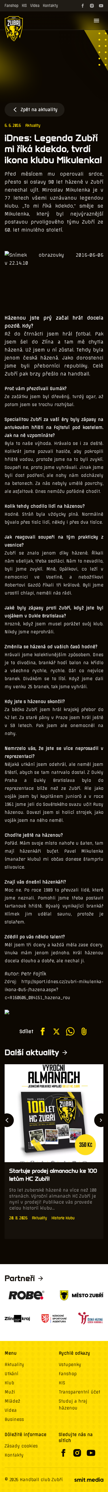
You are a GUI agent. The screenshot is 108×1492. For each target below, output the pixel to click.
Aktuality (32, 125)
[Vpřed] (101, 1120)
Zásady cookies (21, 1446)
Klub (9, 1382)
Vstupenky (70, 1364)
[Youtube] (101, 5)
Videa (34, 5)
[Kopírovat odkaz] (84, 1031)
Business (14, 1419)
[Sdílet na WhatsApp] (70, 1031)
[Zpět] (7, 1120)
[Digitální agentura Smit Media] (88, 1479)
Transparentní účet (79, 1392)
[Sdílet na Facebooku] (42, 1031)
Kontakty (50, 5)
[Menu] (96, 20)
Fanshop (11, 5)
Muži (10, 1392)
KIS (24, 5)
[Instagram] (92, 5)
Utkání (11, 1373)
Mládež (12, 1401)
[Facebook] (82, 5)
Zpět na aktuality (39, 109)
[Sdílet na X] (56, 1031)
